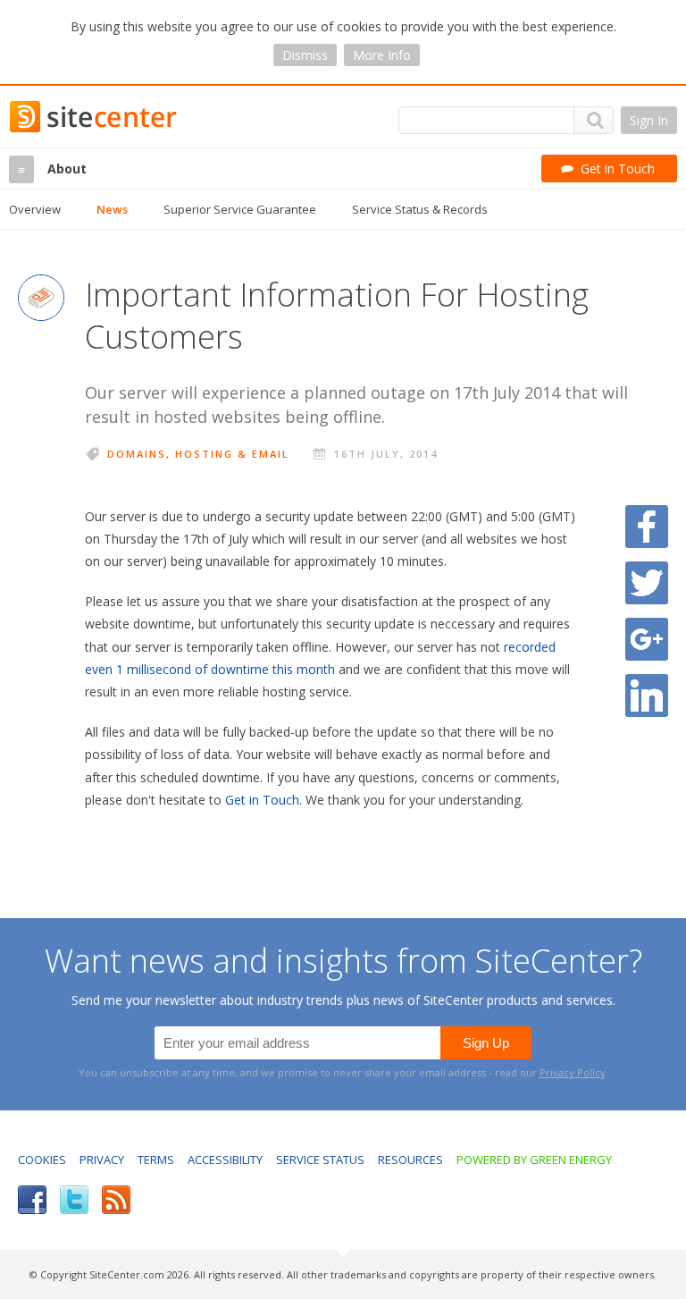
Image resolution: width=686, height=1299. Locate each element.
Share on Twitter (646, 582)
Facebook (32, 1199)
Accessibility (225, 1159)
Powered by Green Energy (534, 1159)
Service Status (320, 1159)
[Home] (25, 116)
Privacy (101, 1159)
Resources (410, 1159)
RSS (116, 1199)
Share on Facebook (646, 526)
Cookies (42, 1159)
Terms (156, 1159)
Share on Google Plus (646, 639)
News (112, 209)
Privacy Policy (573, 1072)
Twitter (74, 1199)
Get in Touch (262, 799)
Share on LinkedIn (646, 695)
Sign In (649, 120)
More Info (382, 54)
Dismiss (305, 54)
